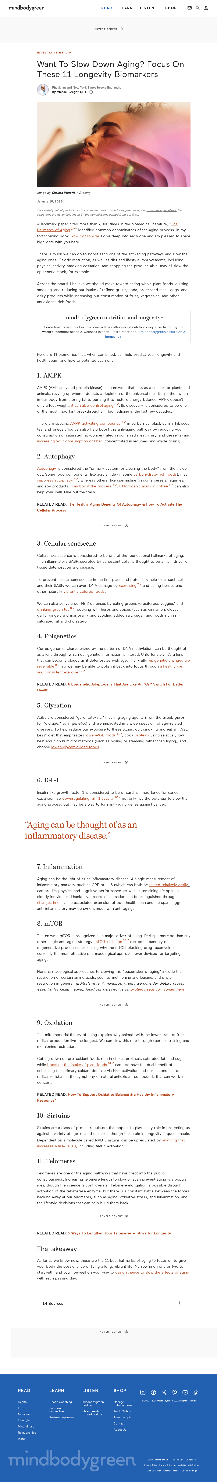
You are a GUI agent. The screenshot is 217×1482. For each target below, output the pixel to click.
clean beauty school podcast (93, 1413)
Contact (119, 1423)
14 (109, 1063)
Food (21, 1408)
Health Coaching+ (61, 1402)
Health (22, 1402)
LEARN (126, 8)
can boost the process (92, 486)
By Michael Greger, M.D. (69, 92)
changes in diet (50, 902)
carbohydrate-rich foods (155, 474)
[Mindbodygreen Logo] (26, 8)
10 (80, 670)
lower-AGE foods (100, 735)
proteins (142, 735)
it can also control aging (92, 405)
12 (116, 797)
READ (106, 8)
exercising (127, 585)
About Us (120, 1429)
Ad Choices (193, 1465)
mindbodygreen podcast (93, 1403)
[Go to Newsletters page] (189, 8)
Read (24, 1390)
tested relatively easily (168, 885)
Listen (90, 1390)
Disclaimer (191, 1460)
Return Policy (165, 1465)
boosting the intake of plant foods (77, 1065)
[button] (91, 92)
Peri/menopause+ (61, 1417)
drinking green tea (53, 609)
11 (118, 733)
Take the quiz (122, 1417)
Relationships (27, 1432)
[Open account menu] (206, 8)
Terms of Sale (161, 1460)
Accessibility (180, 1465)
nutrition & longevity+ (56, 1410)
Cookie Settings (189, 1471)
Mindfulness (26, 1426)
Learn (56, 1390)
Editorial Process (171, 1471)
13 (124, 940)
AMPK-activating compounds (95, 423)
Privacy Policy (150, 1465)
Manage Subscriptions (123, 1403)
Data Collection (154, 1471)
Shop (120, 1390)
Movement (25, 1414)
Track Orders (122, 1411)
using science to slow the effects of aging (152, 1272)
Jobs (150, 1460)
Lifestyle (24, 1420)
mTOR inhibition (108, 942)
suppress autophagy (55, 480)
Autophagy (46, 468)
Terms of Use (177, 1460)
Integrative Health (54, 52)
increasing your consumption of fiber (69, 441)
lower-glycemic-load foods (75, 747)
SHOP (171, 8)
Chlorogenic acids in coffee (143, 486)
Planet (22, 1438)
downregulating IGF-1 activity (88, 798)
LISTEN (147, 8)
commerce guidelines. (162, 210)
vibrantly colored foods (84, 591)
